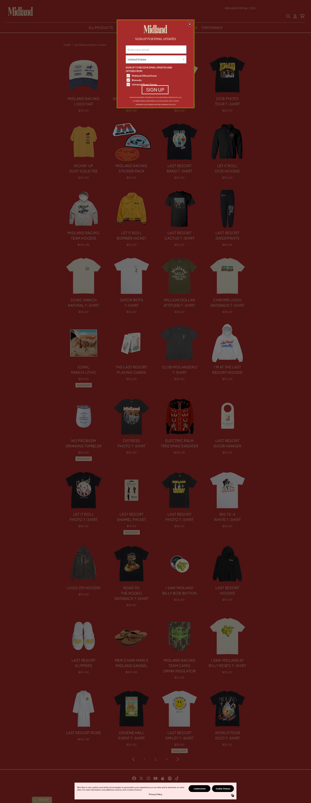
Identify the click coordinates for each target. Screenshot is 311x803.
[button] (190, 24)
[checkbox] (156, 75)
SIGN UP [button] (155, 89)
